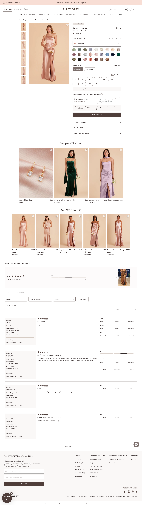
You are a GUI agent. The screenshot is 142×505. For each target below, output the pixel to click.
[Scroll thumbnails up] (23, 24)
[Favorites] (134, 9)
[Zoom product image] (49, 53)
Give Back (78, 476)
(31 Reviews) (81, 34)
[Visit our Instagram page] (128, 491)
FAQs (92, 463)
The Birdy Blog (80, 473)
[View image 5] (23, 62)
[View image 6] (23, 71)
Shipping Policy (95, 459)
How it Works (79, 469)
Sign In (133, 459)
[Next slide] (102, 2)
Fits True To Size (90, 89)
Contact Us (94, 473)
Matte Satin (90, 69)
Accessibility (100, 496)
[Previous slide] (39, 2)
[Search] (118, 9)
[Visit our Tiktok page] (124, 491)
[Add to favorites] (67, 25)
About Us (78, 459)
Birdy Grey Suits (80, 463)
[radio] (74, 50)
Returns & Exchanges (117, 459)
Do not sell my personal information (116, 496)
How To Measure (96, 466)
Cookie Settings (71, 496)
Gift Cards (93, 476)
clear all (92, 299)
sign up (24, 484)
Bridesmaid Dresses (34, 20)
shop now (87, 3)
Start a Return (114, 463)
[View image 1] (23, 27)
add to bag (97, 115)
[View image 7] (23, 80)
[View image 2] (23, 36)
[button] (7, 498)
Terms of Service (82, 496)
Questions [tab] (20, 292)
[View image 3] (23, 45)
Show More (69, 446)
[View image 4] (23, 54)
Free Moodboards (96, 469)
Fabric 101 (117, 65)
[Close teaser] (11, 493)
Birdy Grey (7, 9)
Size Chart (117, 75)
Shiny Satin (78, 69)
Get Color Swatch (115, 39)
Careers (77, 466)
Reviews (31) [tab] (9, 292)
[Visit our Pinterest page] (132, 491)
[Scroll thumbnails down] (23, 82)
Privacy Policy (92, 496)
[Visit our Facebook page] (136, 491)
